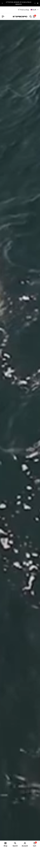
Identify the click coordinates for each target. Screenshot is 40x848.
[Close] (37, 3)
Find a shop (24, 10)
